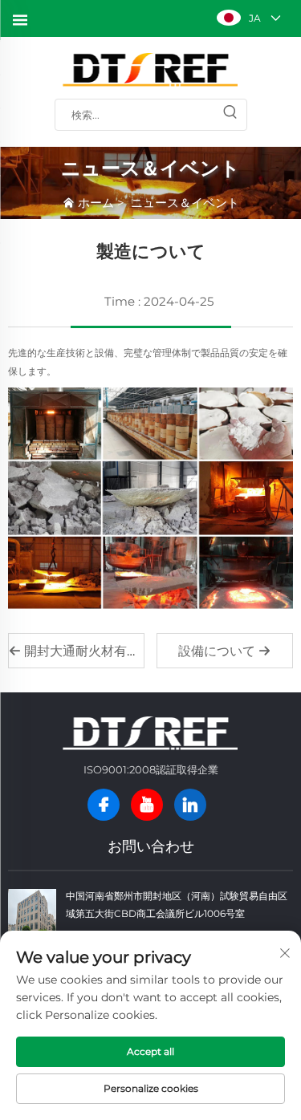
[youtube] (147, 805)
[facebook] (103, 805)
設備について (218, 651)
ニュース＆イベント (185, 202)
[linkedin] (190, 805)
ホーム (96, 202)
